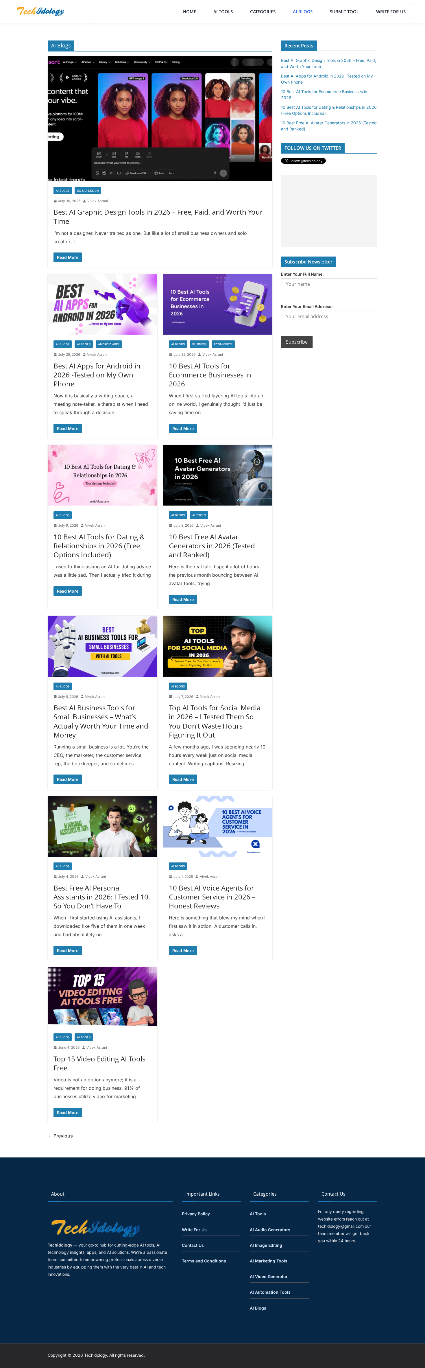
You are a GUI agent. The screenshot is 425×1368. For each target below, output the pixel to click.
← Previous (60, 1136)
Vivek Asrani (97, 201)
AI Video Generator (269, 1276)
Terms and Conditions (204, 1260)
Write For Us (391, 11)
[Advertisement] (329, 211)
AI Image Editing (266, 1245)
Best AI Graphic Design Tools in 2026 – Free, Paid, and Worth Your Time (158, 216)
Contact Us (193, 1245)
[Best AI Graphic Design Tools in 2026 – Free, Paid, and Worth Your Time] (160, 118)
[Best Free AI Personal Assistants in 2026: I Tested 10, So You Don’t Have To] (102, 826)
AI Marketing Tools (268, 1260)
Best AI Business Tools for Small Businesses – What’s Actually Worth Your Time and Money (100, 721)
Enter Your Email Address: (307, 306)
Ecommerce (223, 344)
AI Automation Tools (270, 1292)
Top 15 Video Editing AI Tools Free (99, 1063)
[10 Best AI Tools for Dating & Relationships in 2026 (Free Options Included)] (102, 475)
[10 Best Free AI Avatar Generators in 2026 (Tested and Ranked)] (218, 475)
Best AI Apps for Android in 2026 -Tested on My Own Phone (97, 374)
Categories (263, 11)
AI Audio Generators (270, 1229)
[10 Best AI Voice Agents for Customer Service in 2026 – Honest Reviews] (218, 826)
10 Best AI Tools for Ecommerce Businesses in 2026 (210, 374)
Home (189, 11)
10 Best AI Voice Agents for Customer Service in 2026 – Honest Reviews (212, 896)
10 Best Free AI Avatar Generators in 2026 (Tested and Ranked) (212, 545)
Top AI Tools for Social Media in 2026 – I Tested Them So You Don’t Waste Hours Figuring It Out (214, 721)
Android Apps (108, 344)
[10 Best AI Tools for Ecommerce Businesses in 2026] (218, 304)
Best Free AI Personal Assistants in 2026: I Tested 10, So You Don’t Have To (101, 896)
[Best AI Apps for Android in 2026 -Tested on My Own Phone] (102, 304)
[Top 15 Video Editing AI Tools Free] (102, 997)
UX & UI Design (88, 190)
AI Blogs (303, 11)
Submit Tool (344, 11)
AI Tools (223, 11)
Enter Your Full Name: (302, 274)
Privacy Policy (196, 1213)
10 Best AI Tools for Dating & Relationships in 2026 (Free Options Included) (99, 545)
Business (199, 344)
